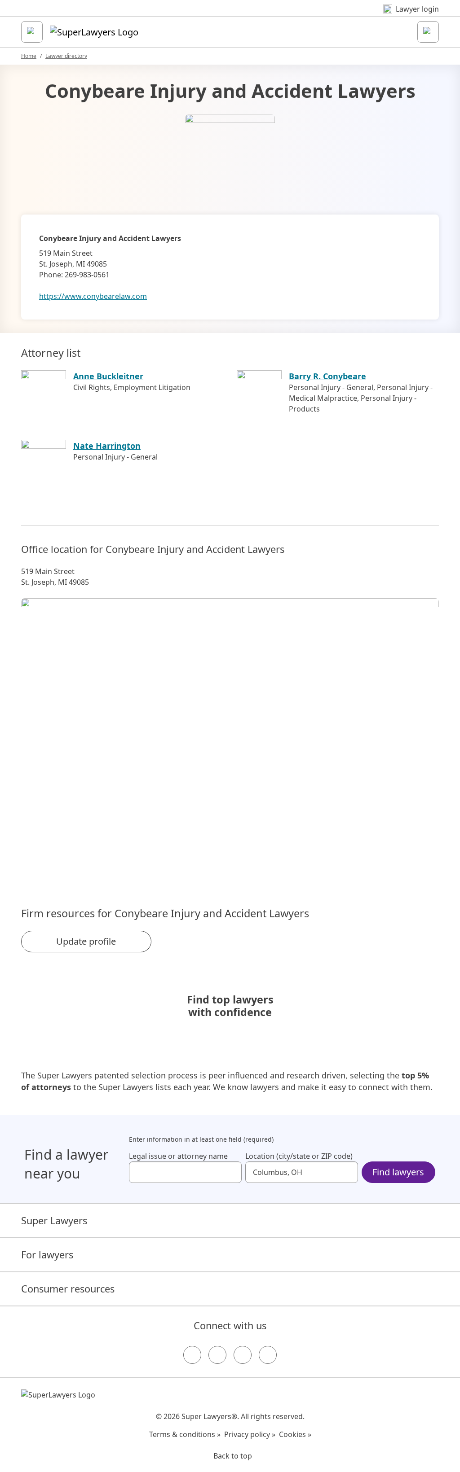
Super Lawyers (54, 1220)
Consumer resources (68, 1288)
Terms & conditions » (185, 1434)
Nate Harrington (107, 445)
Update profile (86, 941)
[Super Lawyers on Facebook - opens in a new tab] (192, 1355)
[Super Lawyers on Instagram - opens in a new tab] (217, 1355)
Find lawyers (398, 1172)
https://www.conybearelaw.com (93, 296)
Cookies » (295, 1434)
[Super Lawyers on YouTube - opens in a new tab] (243, 1355)
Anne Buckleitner (108, 376)
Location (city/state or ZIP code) (299, 1156)
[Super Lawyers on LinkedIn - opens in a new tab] (268, 1355)
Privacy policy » (249, 1434)
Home (28, 56)
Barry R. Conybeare (327, 376)
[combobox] (185, 1172)
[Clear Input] (231, 1172)
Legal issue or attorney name (178, 1156)
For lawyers (47, 1254)
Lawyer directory (66, 56)
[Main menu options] (32, 32)
